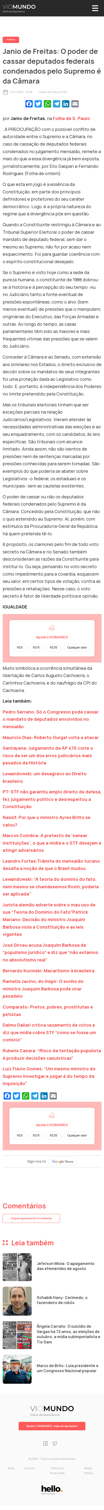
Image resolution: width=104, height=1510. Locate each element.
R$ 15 (36, 647)
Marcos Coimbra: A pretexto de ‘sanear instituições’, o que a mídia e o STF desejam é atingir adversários (52, 843)
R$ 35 (53, 647)
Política (11, 39)
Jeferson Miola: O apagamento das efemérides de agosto (66, 1266)
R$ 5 (20, 647)
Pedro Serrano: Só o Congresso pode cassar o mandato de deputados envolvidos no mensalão (50, 719)
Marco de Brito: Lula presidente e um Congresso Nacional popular (67, 1368)
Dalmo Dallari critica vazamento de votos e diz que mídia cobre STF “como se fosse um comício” (49, 1032)
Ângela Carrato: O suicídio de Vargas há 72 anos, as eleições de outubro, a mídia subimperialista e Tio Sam (68, 1334)
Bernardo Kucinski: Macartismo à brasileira (48, 971)
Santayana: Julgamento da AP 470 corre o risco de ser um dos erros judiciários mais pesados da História (48, 755)
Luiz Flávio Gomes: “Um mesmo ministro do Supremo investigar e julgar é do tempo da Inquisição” (49, 1076)
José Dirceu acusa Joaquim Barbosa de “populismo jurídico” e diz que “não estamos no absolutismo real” (50, 952)
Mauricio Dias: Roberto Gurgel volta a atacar (51, 737)
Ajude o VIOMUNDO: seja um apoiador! (52, 1426)
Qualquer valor (77, 647)
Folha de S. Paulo (71, 118)
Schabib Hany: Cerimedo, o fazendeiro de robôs (62, 1300)
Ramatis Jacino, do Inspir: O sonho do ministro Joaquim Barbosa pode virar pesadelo (43, 988)
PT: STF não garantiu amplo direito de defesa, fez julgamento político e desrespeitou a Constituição (52, 799)
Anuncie (29, 1468)
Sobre (11, 1468)
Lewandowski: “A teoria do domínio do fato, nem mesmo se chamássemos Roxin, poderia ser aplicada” (51, 886)
